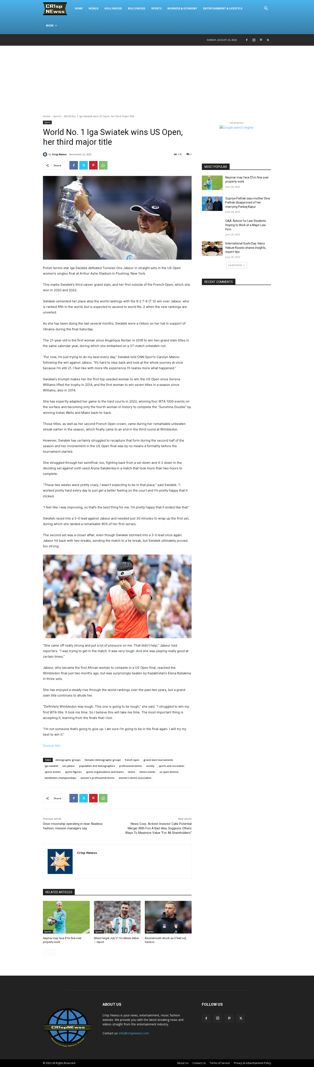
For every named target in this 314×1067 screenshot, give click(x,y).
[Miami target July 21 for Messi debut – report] (117, 917)
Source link (51, 746)
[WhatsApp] (103, 165)
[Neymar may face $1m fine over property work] (66, 917)
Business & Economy (182, 8)
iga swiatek (51, 765)
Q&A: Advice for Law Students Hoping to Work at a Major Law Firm (245, 225)
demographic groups (68, 759)
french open (132, 759)
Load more (235, 265)
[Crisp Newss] (45, 154)
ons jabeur (68, 765)
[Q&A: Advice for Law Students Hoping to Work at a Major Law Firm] (212, 226)
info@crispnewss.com (134, 1033)
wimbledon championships (60, 777)
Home (79, 8)
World (93, 8)
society (150, 765)
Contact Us (199, 1063)
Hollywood (113, 8)
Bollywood (136, 8)
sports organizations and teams (105, 771)
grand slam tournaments (158, 759)
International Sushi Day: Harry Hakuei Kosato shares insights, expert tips (245, 247)
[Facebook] (247, 40)
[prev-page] (45, 952)
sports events (53, 771)
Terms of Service (220, 1063)
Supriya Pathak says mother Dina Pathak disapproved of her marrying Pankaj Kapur (247, 202)
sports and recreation (171, 765)
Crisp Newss (59, 154)
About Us (182, 1063)
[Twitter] (268, 40)
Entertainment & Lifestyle (222, 8)
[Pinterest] (261, 40)
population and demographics (97, 765)
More (50, 25)
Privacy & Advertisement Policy (252, 1063)
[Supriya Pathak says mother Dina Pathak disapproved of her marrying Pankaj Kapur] (212, 203)
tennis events (147, 771)
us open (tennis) (169, 771)
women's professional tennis (97, 777)
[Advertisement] (157, 78)
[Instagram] (254, 40)
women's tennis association (135, 777)
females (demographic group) (103, 759)
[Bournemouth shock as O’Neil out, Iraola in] (168, 917)
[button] (266, 9)
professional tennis (130, 765)
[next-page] (52, 952)
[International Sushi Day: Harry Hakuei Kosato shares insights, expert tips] (212, 249)
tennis (131, 771)
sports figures (73, 771)
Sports (156, 8)
